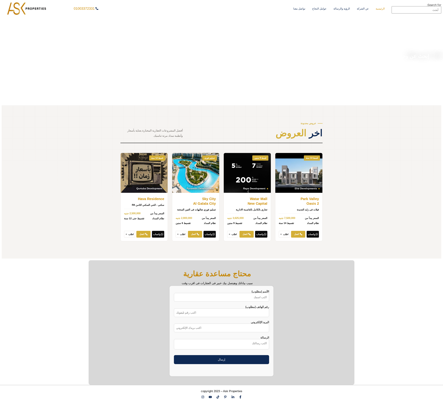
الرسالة (264, 337)
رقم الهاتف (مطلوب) (257, 307)
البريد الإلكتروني (260, 322)
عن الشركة (363, 8)
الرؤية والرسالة (341, 8)
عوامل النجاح (319, 8)
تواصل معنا (299, 8)
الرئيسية (380, 8)
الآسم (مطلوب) (260, 291)
